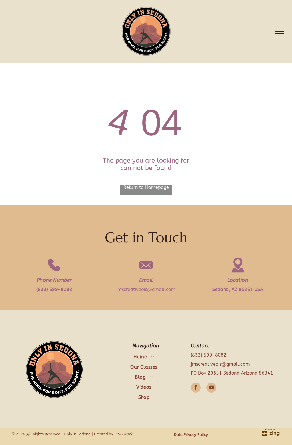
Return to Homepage (146, 187)
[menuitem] (144, 357)
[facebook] (196, 388)
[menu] (279, 31)
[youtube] (211, 388)
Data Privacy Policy (191, 434)
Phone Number (54, 280)
